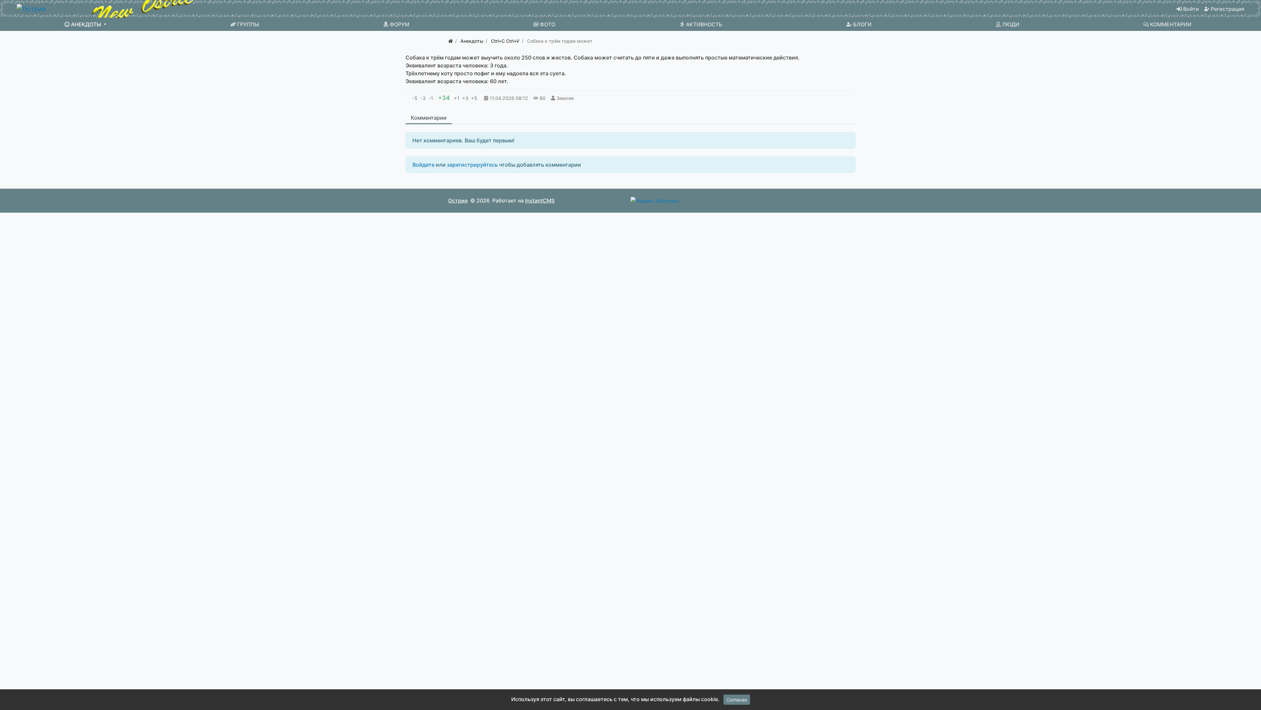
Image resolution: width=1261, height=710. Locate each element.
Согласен (736, 699)
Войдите (423, 164)
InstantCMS (540, 200)
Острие (458, 200)
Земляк (565, 98)
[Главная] (450, 41)
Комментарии (429, 117)
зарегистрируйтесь (472, 164)
